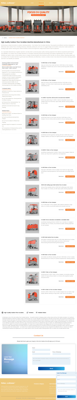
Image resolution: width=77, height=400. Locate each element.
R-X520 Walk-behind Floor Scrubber (49, 237)
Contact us (60, 3)
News (50, 3)
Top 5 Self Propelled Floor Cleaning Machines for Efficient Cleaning (12, 99)
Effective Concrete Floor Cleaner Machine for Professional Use (12, 92)
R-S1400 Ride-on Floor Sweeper (48, 115)
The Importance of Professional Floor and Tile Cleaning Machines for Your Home (12, 128)
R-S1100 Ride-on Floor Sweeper (48, 80)
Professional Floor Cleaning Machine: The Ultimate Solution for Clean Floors (11, 102)
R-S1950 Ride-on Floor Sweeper (48, 202)
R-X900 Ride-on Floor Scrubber (48, 167)
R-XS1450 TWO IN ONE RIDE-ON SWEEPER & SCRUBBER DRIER (55, 220)
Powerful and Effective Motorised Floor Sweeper (10, 117)
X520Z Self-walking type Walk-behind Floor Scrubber (54, 185)
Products (41, 3)
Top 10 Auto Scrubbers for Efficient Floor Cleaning (10, 121)
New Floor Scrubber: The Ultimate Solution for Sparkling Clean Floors (12, 114)
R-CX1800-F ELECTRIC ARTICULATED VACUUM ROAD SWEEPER (55, 98)
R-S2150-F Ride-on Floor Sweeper (49, 272)
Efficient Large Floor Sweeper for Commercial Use (12, 125)
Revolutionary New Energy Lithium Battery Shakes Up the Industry (11, 95)
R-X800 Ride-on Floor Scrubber (48, 254)
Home (32, 3)
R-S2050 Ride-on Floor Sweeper (48, 132)
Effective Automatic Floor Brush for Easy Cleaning (10, 106)
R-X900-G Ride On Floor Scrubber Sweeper (51, 289)
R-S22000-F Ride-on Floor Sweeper (49, 150)
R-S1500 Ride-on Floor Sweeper (48, 63)
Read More (61, 72)
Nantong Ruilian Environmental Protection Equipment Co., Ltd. (48, 398)
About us (71, 3)
